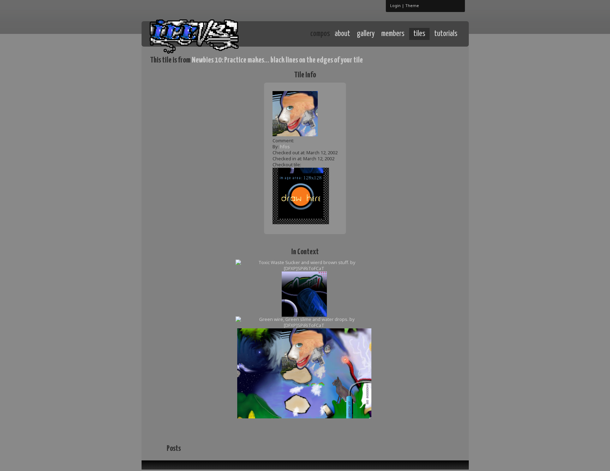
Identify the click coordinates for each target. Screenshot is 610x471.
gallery (366, 34)
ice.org (202, 33)
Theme (412, 5)
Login (395, 5)
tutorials (446, 34)
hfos (285, 146)
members (393, 34)
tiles (419, 34)
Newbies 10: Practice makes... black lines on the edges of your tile (277, 60)
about (342, 34)
